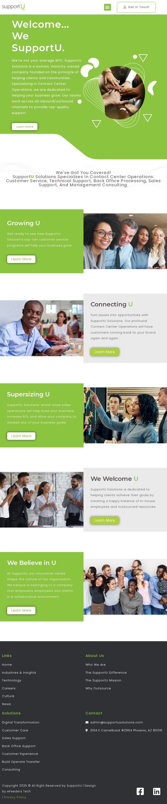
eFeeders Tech (19, 791)
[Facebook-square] (140, 791)
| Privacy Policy (14, 797)
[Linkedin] (157, 791)
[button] (107, 7)
